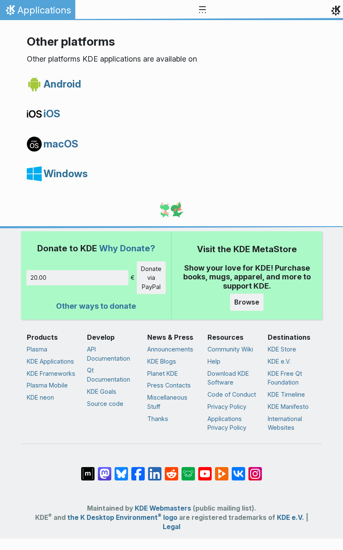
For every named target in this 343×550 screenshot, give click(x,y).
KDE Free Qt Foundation (285, 378)
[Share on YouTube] (205, 469)
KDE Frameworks (51, 373)
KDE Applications (50, 361)
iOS (52, 114)
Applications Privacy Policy (226, 423)
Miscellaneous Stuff (167, 402)
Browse (246, 302)
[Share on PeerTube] (221, 469)
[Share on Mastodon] (104, 469)
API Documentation (108, 354)
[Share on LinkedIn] (154, 469)
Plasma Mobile (47, 385)
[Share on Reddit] (171, 469)
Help (213, 361)
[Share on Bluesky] (121, 469)
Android (62, 84)
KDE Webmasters (163, 508)
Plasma (37, 349)
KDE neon (40, 397)
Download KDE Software (228, 378)
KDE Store (282, 349)
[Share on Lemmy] (188, 469)
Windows (66, 174)
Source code (105, 403)
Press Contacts (169, 385)
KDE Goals (101, 391)
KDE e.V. (279, 361)
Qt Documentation (108, 375)
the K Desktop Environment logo (122, 518)
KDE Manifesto (288, 406)
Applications (37, 12)
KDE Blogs (161, 361)
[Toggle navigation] (202, 10)
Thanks (157, 418)
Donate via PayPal (151, 277)
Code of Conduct (231, 394)
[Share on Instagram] (255, 469)
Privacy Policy (226, 406)
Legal (171, 527)
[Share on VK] (238, 469)
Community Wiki (230, 349)
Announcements (170, 349)
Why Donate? (127, 248)
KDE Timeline (286, 394)
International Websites (285, 423)
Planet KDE (162, 373)
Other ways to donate (96, 306)
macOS (61, 144)
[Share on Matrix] (88, 469)
